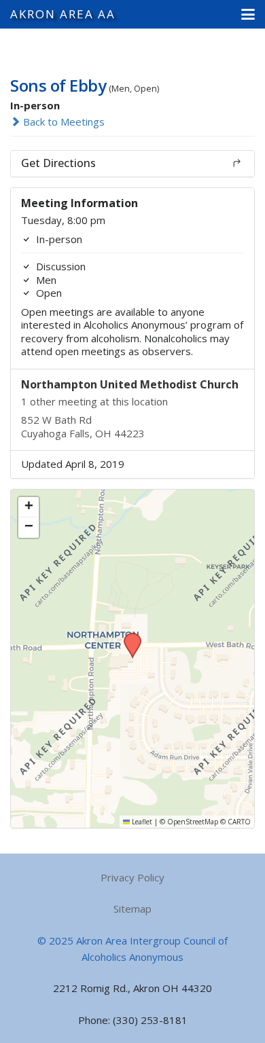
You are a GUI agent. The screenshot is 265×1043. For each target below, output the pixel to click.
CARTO (239, 821)
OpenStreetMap (192, 821)
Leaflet (141, 821)
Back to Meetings (62, 121)
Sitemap (132, 908)
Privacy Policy (132, 877)
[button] (248, 14)
